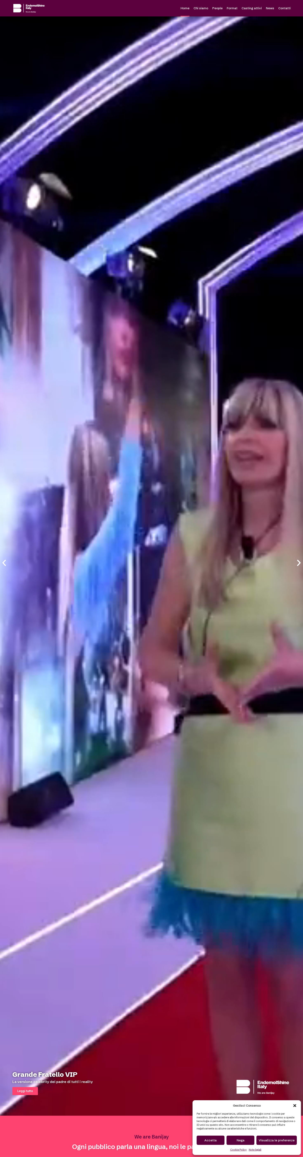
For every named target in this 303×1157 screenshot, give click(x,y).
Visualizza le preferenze (277, 1140)
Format (232, 8)
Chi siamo (201, 8)
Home (185, 8)
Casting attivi (252, 8)
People (217, 8)
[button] (295, 1106)
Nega (240, 1140)
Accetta (210, 1140)
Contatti (284, 8)
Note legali (255, 1149)
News (270, 8)
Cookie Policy (238, 1149)
